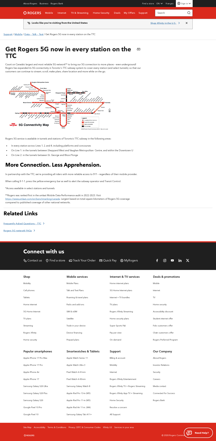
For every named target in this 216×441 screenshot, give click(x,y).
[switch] (170, 3)
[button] (159, 3)
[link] (30, 3)
